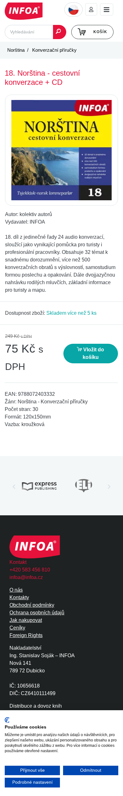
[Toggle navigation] (107, 10)
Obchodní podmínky (31, 605)
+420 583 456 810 (29, 569)
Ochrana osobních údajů (36, 612)
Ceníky (17, 627)
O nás (16, 590)
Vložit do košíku (93, 353)
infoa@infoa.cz (26, 577)
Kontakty (19, 597)
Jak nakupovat (25, 620)
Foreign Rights (26, 635)
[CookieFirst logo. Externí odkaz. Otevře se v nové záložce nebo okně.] (7, 720)
